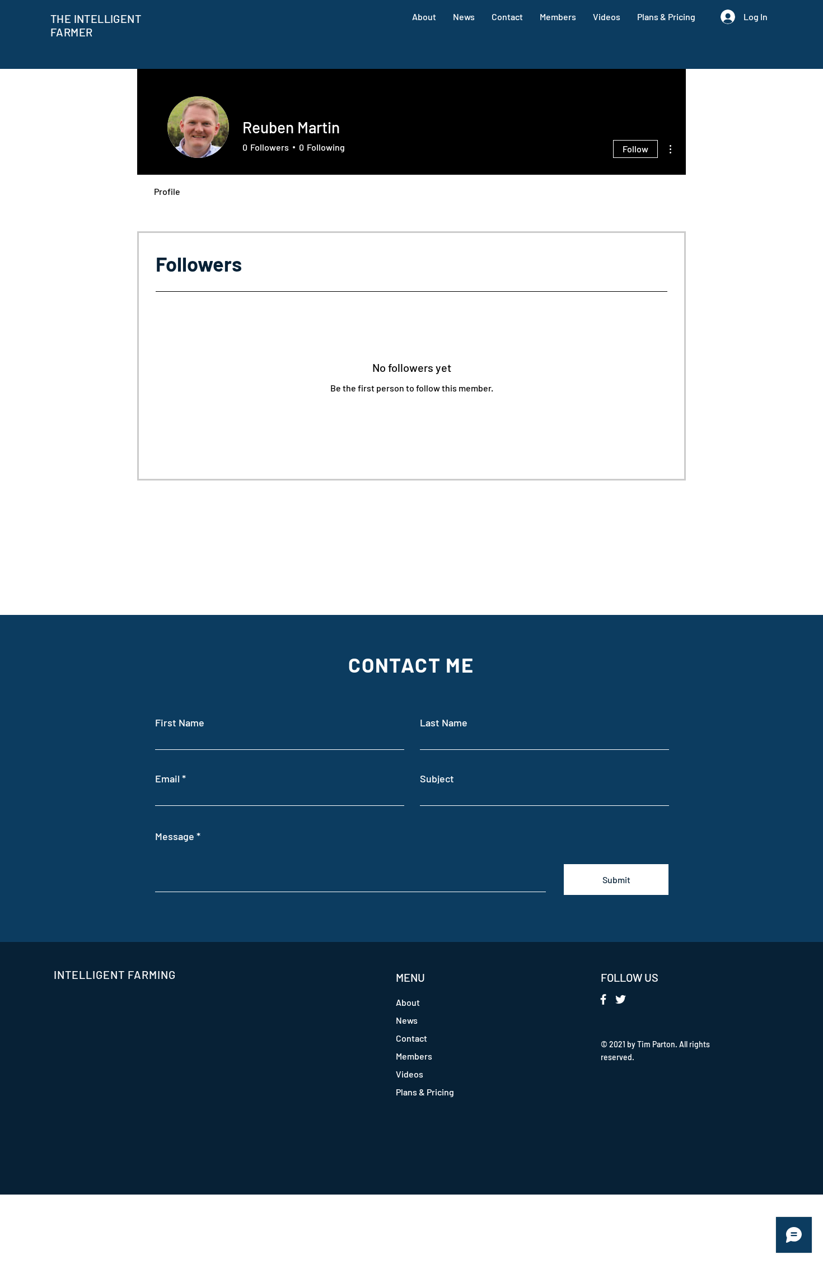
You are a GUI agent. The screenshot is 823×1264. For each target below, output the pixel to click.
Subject (437, 778)
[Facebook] (603, 999)
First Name (179, 722)
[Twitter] (621, 999)
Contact (411, 1038)
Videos (409, 1074)
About (408, 1002)
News (407, 1020)
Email (167, 778)
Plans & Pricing (425, 1091)
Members (414, 1056)
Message (174, 836)
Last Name (443, 722)
